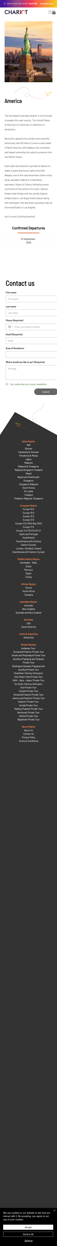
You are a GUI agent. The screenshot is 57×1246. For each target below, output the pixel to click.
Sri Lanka (28, 491)
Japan (28, 459)
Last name (11, 306)
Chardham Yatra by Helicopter (28, 673)
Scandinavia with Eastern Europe (28, 551)
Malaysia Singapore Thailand (28, 469)
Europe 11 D (28, 526)
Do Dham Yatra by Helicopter (29, 683)
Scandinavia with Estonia (28, 541)
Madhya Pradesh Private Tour (28, 708)
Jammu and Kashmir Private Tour (28, 698)
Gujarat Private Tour (28, 690)
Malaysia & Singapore (28, 466)
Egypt (28, 573)
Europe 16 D (28, 512)
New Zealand (28, 608)
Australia (28, 605)
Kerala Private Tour (28, 705)
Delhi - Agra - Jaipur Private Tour (28, 680)
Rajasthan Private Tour (29, 719)
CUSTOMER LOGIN (46, 4)
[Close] (52, 1212)
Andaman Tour (28, 648)
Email (14, 334)
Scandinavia (29, 537)
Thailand (28, 494)
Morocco (28, 569)
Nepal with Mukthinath (28, 476)
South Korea (28, 487)
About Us (28, 730)
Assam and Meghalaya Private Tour (28, 655)
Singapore (28, 480)
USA (29, 623)
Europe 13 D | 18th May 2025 (28, 523)
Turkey (28, 576)
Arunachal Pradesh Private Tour (28, 651)
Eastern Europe (28, 544)
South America (28, 626)
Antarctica (29, 637)
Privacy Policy (28, 737)
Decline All (28, 1234)
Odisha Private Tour (28, 715)
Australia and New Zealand (28, 612)
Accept (28, 1227)
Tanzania (28, 594)
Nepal (28, 473)
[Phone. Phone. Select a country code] (11, 327)
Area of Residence (15, 348)
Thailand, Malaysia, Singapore (28, 498)
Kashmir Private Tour (28, 701)
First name (11, 292)
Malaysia (28, 462)
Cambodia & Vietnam (28, 451)
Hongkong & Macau (28, 455)
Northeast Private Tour (28, 712)
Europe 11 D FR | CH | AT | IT (28, 530)
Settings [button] (29, 1240)
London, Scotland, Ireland (28, 548)
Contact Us (28, 733)
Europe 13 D (28, 519)
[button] (54, 12)
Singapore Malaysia (28, 484)
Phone (14, 320)
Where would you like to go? (25, 361)
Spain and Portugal (28, 533)
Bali (28, 444)
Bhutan (28, 448)
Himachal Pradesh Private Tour (29, 694)
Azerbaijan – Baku (28, 562)
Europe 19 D (28, 508)
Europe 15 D (28, 516)
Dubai (28, 566)
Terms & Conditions (28, 740)
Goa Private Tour (28, 687)
